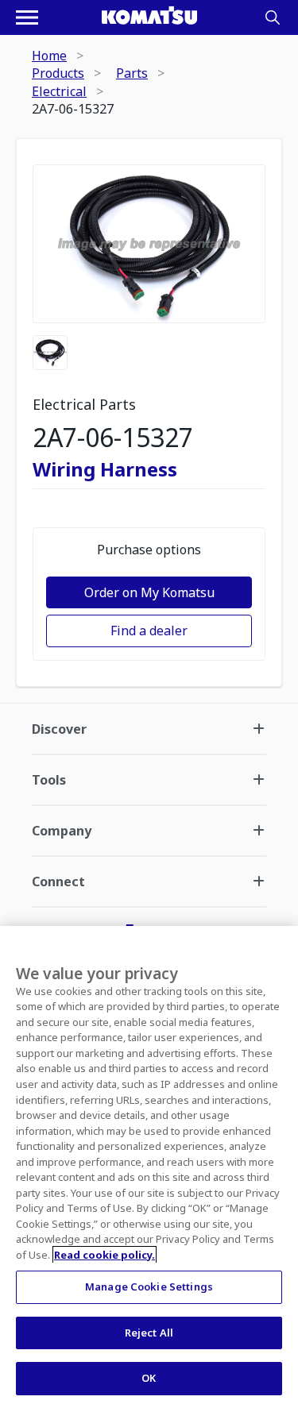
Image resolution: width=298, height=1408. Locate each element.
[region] (149, 1167)
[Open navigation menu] (27, 17)
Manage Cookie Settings (149, 1286)
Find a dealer (149, 630)
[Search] (272, 17)
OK (148, 1378)
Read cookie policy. (104, 1255)
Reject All (149, 1332)
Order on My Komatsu (149, 592)
